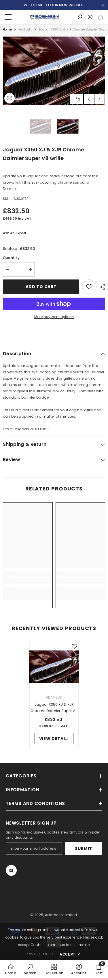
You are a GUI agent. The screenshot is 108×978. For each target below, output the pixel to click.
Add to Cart (41, 287)
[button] (89, 99)
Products (25, 29)
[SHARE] (100, 287)
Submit (83, 848)
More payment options (54, 316)
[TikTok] (11, 870)
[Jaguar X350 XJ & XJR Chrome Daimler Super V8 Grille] (54, 666)
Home (7, 29)
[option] (54, 71)
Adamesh (54, 697)
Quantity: (11, 257)
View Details (54, 738)
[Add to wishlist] (89, 286)
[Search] (80, 17)
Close (103, 5)
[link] (27, 581)
